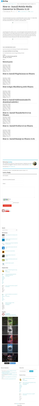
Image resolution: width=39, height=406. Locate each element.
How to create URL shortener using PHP (11, 285)
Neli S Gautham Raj (7, 11)
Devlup (5, 1)
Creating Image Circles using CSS (7, 373)
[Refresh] (10, 199)
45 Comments (7, 286)
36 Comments (7, 296)
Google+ (30, 164)
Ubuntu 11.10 (13, 3)
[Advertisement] (15, 14)
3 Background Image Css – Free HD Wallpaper (9, 372)
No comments (31, 11)
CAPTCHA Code (15, 202)
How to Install (8, 3)
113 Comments (7, 271)
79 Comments (7, 276)
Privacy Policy (19, 405)
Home (4, 3)
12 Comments (7, 304)
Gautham (10, 162)
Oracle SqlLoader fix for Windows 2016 (11, 234)
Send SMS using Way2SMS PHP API (10, 378)
